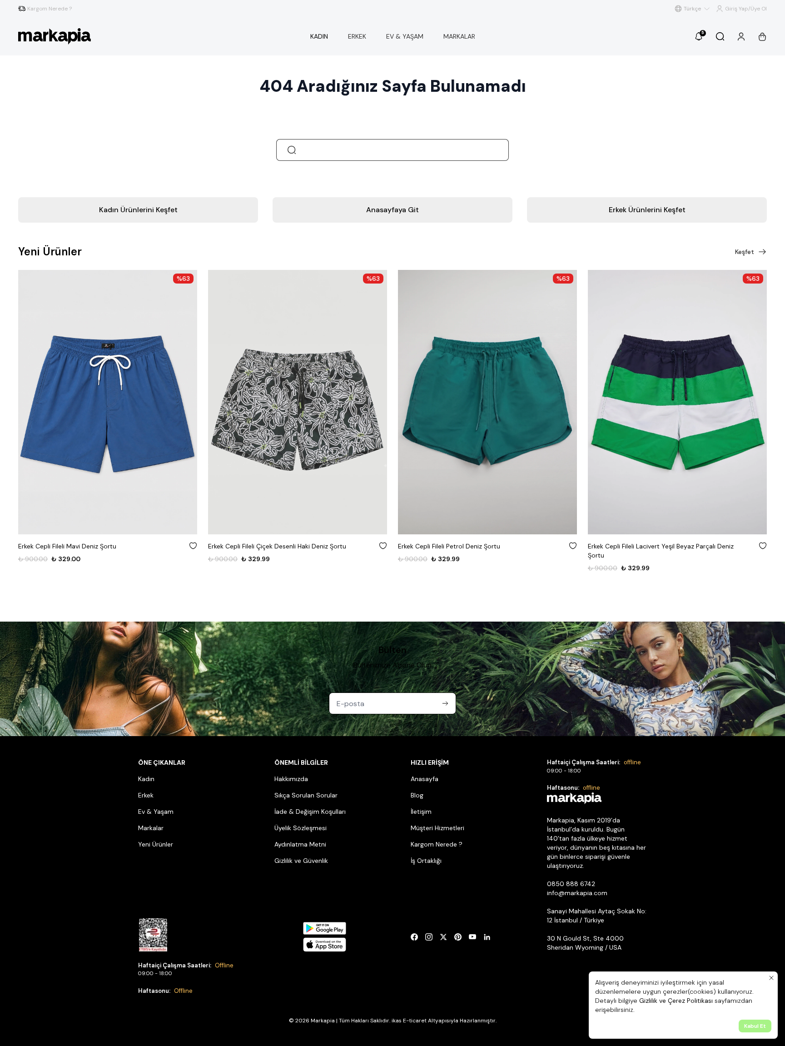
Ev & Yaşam (156, 811)
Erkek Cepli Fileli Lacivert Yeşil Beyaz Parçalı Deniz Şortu (661, 550)
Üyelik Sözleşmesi (300, 828)
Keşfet (744, 252)
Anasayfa (424, 779)
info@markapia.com (577, 893)
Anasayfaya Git (392, 209)
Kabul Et (755, 1026)
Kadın (146, 779)
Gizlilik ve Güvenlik (301, 861)
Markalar (151, 828)
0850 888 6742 (571, 884)
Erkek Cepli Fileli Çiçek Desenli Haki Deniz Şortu (277, 546)
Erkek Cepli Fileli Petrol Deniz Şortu (449, 546)
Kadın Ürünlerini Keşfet (138, 209)
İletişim (421, 811)
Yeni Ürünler (155, 844)
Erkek (146, 795)
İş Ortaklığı (426, 861)
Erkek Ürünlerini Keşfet (647, 209)
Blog (417, 795)
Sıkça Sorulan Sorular (306, 795)
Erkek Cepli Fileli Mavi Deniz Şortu (67, 546)
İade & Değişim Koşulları (310, 811)
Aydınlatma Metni (300, 844)
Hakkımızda (291, 779)
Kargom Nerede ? (436, 844)
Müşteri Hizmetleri (437, 828)
